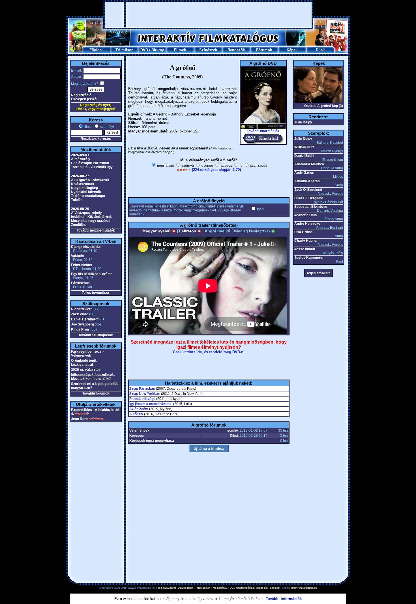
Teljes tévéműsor (96, 293)
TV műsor (124, 50)
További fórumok (95, 393)
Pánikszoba (80, 283)
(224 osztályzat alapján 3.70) (216, 170)
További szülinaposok (95, 335)
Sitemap (275, 587)
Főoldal (96, 50)
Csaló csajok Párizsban (90, 163)
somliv (232, 430)
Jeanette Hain (305, 215)
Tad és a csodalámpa (88, 196)
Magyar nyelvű (157, 231)
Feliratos (188, 231)
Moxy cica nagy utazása (90, 221)
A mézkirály (80, 159)
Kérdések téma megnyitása (151, 441)
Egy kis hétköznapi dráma (92, 274)
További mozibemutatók (96, 230)
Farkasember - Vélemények (87, 353)
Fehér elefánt (81, 265)
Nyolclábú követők (86, 192)
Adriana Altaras (307, 181)
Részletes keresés (96, 139)
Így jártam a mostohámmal (150, 404)
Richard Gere (82, 309)
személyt (106, 127)
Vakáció (77, 256)
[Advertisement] (208, 14)
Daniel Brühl (304, 156)
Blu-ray (157, 50)
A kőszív (136, 414)
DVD (144, 50)
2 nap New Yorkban (144, 394)
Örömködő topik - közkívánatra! (85, 363)
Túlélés (77, 200)
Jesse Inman (304, 249)
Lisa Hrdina (303, 232)
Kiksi (234, 436)
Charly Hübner (306, 241)
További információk (263, 131)
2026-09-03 (80, 155)
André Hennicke (307, 224)
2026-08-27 (80, 176)
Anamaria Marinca (309, 164)
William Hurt (304, 147)
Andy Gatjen (304, 173)
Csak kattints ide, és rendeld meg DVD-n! (209, 352)
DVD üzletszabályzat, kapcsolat (249, 587)
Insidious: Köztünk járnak (91, 217)
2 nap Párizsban (142, 389)
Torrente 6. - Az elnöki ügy (92, 167)
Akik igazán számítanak (90, 180)
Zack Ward (79, 314)
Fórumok (264, 50)
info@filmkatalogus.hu (304, 587)
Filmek (180, 50)
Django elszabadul (85, 247)
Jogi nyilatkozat (167, 587)
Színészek (208, 50)
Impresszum (203, 587)
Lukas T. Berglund (308, 198)
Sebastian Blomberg (310, 207)
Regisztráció (81, 95)
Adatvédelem (186, 587)
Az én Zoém (138, 409)
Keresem (136, 436)
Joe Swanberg (82, 324)
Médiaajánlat (220, 587)
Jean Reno (79, 419)
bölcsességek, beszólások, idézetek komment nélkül (93, 377)
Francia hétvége (142, 399)
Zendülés (78, 225)
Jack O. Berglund (308, 190)
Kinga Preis (80, 329)
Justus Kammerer (309, 258)
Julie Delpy (303, 122)
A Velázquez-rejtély (86, 213)
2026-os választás (85, 370)
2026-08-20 (80, 209)
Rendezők (236, 50)
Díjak (320, 50)
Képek (292, 50)
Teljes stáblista (318, 273)
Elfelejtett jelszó (84, 99)
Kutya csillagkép (84, 188)
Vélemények (139, 430)
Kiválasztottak (82, 184)
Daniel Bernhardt (84, 319)
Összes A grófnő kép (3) (323, 106)
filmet (88, 127)
